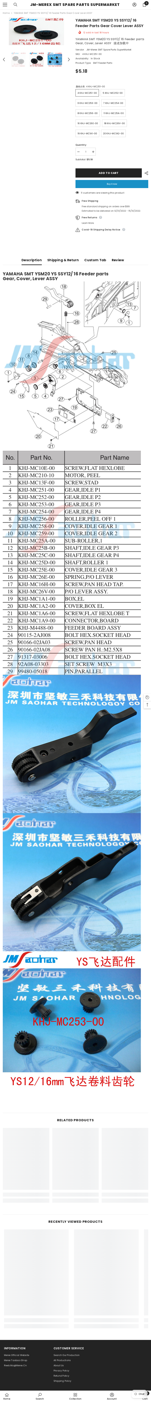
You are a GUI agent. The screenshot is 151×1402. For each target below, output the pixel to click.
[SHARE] (145, 173)
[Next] (69, 59)
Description (32, 260)
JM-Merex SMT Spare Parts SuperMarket (108, 49)
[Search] (15, 4)
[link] (26, 1195)
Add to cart (109, 173)
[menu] (5, 4)
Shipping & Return (63, 260)
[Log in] (134, 4)
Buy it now (112, 184)
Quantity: (81, 144)
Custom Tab (95, 260)
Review (118, 260)
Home (6, 13)
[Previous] (4, 59)
